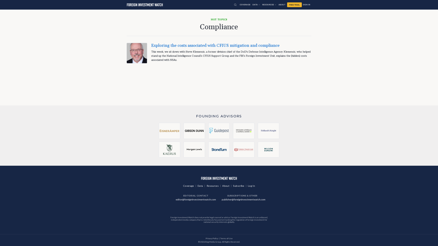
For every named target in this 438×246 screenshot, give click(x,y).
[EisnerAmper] (169, 131)
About (282, 5)
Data (255, 5)
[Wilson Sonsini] (268, 149)
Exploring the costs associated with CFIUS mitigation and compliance (215, 45)
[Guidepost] (219, 131)
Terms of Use (226, 238)
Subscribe (238, 185)
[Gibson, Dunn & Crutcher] (194, 131)
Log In (251, 185)
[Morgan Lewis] (194, 149)
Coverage (245, 5)
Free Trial (294, 5)
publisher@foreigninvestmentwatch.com (243, 199)
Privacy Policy (212, 238)
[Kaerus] (169, 149)
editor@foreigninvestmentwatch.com (196, 199)
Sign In (306, 5)
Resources (268, 5)
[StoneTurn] (219, 149)
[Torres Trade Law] (243, 149)
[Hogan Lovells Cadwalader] (243, 131)
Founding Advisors (219, 116)
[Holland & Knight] (268, 131)
